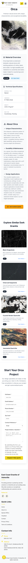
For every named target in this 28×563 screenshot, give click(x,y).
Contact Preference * (11, 422)
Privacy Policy (5, 521)
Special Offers (5, 513)
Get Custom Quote (15, 206)
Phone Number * (9, 408)
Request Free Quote (14, 458)
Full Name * (8, 394)
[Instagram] (6, 496)
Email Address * (9, 401)
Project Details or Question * (13, 429)
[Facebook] (2, 496)
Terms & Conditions (6, 524)
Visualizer (4, 515)
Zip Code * (8, 415)
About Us (4, 510)
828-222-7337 (8, 538)
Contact (3, 518)
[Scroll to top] (4, 557)
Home (3, 507)
